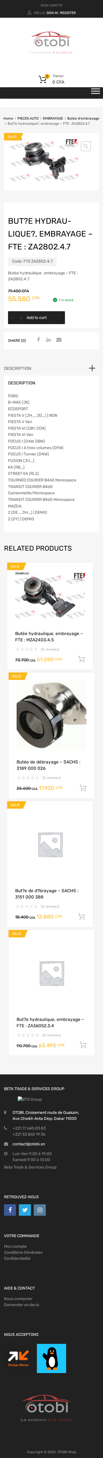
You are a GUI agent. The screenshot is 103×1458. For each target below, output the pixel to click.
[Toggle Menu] (95, 93)
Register (68, 13)
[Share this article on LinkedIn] (48, 340)
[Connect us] (10, 1210)
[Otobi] (51, 61)
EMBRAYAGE (53, 118)
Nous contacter (18, 1298)
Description (17, 368)
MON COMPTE (52, 5)
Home (8, 118)
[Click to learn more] (18, 1358)
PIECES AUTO (28, 118)
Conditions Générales (23, 1252)
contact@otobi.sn (29, 1144)
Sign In (52, 13)
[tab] (51, 368)
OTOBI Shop (67, 1452)
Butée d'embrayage (83, 118)
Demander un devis (21, 1304)
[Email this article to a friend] (58, 340)
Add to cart (37, 317)
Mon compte (15, 1246)
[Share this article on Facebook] (37, 340)
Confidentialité (17, 1258)
